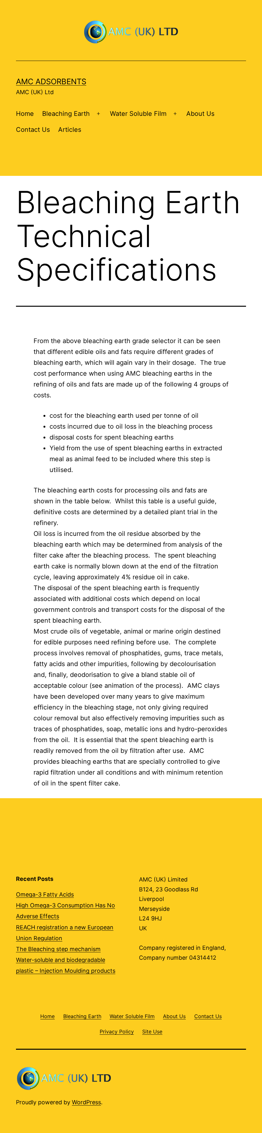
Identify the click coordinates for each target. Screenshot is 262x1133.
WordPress (86, 1102)
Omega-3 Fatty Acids (45, 894)
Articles (69, 129)
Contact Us (33, 129)
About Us (200, 113)
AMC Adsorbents (51, 81)
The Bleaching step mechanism (58, 949)
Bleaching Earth (66, 113)
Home (25, 113)
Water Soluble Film (138, 113)
